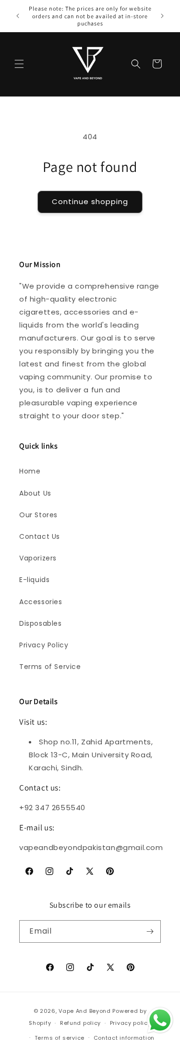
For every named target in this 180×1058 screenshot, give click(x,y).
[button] (19, 63)
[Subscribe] (149, 931)
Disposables (40, 623)
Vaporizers (38, 558)
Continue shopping (90, 201)
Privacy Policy (43, 645)
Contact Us (39, 536)
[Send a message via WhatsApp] (160, 1020)
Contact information (124, 1038)
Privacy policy (130, 1023)
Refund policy (80, 1023)
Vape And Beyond (85, 1011)
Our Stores (38, 515)
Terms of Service (50, 666)
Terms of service (59, 1038)
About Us (35, 493)
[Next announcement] (162, 15)
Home (29, 471)
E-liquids (34, 579)
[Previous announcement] (17, 15)
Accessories (40, 602)
